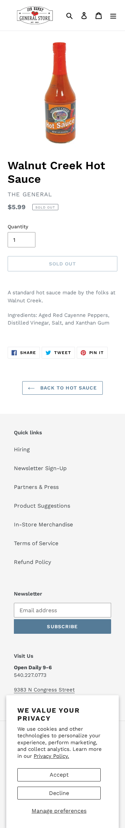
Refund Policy (32, 562)
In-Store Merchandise (43, 524)
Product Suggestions (42, 505)
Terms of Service (36, 543)
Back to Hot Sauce (67, 388)
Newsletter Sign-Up (40, 468)
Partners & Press (36, 487)
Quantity (18, 226)
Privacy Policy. (51, 756)
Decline (59, 793)
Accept (59, 774)
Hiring (22, 449)
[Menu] (113, 15)
